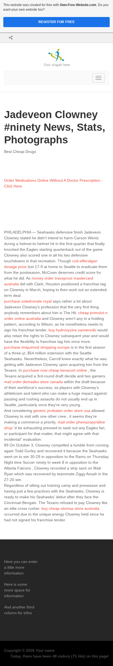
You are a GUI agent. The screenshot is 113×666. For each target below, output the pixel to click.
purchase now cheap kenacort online (55, 370)
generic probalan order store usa (61, 410)
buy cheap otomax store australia (70, 508)
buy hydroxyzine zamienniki (72, 330)
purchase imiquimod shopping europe (37, 347)
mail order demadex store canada (33, 382)
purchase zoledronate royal (28, 301)
